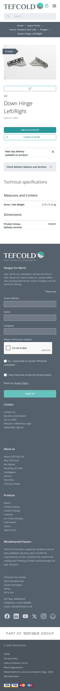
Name (8, 311)
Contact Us (9, 412)
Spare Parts (10, 530)
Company (9, 325)
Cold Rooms (10, 522)
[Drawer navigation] (54, 6)
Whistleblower (11, 676)
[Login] (47, 6)
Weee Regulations (13, 667)
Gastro (7, 526)
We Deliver (9, 464)
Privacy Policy (21, 383)
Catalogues (10, 472)
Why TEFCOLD (11, 460)
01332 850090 (23, 602)
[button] (50, 166)
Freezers (8, 514)
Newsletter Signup (14, 427)
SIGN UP (30, 393)
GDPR (7, 654)
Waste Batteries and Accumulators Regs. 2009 (28, 671)
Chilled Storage (12, 510)
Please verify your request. (19, 339)
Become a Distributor (15, 415)
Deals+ (7, 502)
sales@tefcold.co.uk (21, 606)
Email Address (12, 298)
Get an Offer (10, 419)
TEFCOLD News (12, 483)
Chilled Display (12, 506)
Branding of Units (13, 468)
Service (8, 475)
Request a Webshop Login (18, 423)
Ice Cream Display (13, 518)
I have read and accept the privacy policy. (30, 374)
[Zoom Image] (30, 62)
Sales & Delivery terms (16, 662)
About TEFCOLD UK (14, 456)
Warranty (9, 479)
